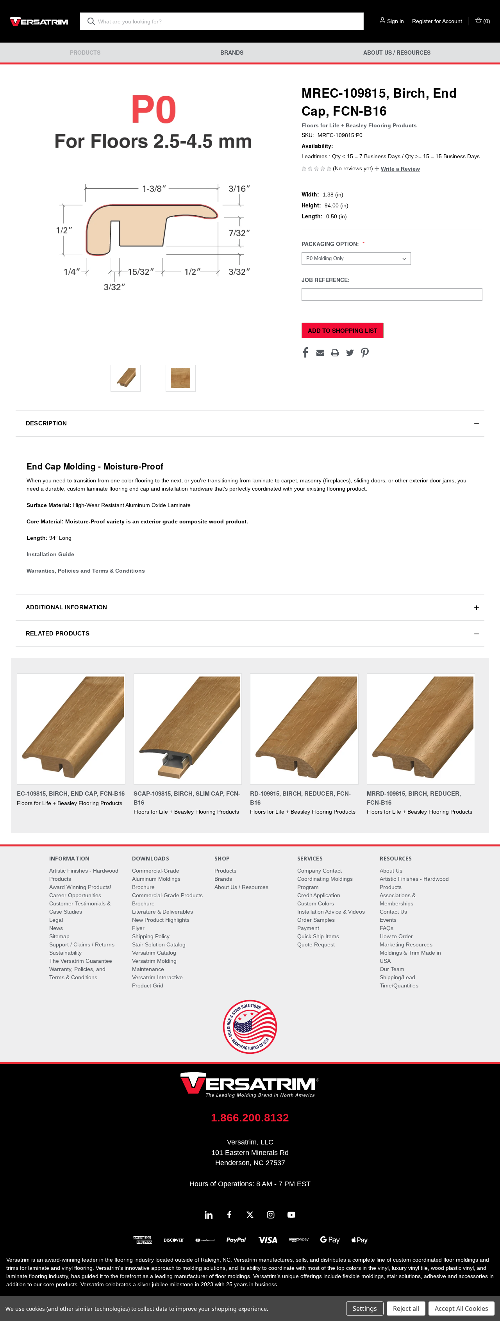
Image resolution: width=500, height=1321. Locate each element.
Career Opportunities (75, 895)
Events (388, 920)
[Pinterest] (365, 352)
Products (85, 52)
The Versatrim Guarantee (80, 961)
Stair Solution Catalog (159, 944)
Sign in (395, 21)
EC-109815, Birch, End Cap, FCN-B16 (71, 793)
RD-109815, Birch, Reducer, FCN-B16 (300, 798)
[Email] (320, 352)
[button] (397, 169)
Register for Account (437, 21)
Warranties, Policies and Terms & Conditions (86, 571)
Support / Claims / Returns (81, 944)
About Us (391, 871)
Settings (365, 1308)
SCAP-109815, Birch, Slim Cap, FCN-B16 (187, 798)
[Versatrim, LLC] (39, 21)
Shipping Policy (151, 936)
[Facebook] (305, 352)
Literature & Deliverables (162, 912)
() (486, 21)
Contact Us (393, 912)
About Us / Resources (396, 52)
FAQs (386, 928)
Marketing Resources (406, 944)
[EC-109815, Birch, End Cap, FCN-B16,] (71, 729)
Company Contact (319, 871)
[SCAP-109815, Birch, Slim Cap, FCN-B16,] (188, 729)
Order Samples (316, 920)
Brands (231, 52)
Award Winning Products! (80, 887)
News (56, 928)
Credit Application (318, 895)
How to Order (396, 936)
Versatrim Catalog (154, 953)
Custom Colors (315, 903)
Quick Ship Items (318, 936)
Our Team (392, 969)
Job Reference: (326, 280)
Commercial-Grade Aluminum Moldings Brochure (156, 879)
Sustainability (65, 953)
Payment (308, 928)
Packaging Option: (331, 244)
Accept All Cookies (461, 1308)
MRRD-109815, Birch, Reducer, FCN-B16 (414, 798)
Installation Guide (50, 554)
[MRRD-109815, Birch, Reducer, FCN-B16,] (421, 729)
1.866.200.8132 (250, 1118)
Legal (56, 920)
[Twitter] (350, 352)
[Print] (335, 352)
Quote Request (316, 944)
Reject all (406, 1308)
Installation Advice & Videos (331, 912)
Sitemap (59, 936)
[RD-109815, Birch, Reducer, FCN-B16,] (304, 729)
